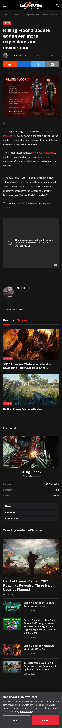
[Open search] (57, 5)
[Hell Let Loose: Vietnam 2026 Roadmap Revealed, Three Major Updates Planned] (31, 558)
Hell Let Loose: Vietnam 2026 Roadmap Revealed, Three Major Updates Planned (28, 585)
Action (56, 495)
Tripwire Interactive (31, 476)
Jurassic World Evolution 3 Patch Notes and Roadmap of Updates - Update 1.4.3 (40, 666)
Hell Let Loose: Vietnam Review (22, 409)
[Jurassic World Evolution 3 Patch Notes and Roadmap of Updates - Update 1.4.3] (12, 667)
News (7, 23)
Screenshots (12, 518)
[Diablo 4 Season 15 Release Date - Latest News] (12, 607)
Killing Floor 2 (31, 472)
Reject (16, 720)
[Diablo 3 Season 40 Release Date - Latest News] (12, 650)
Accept (45, 720)
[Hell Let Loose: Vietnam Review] (31, 389)
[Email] (52, 64)
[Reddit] (10, 64)
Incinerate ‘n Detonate (43, 152)
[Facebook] (24, 64)
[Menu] (5, 5)
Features (10, 512)
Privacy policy (26, 711)
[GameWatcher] (31, 5)
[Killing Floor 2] (31, 452)
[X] (38, 64)
